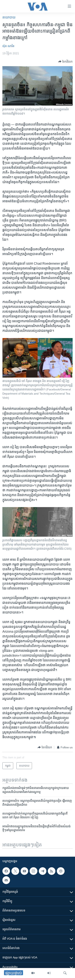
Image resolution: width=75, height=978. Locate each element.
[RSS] (51, 871)
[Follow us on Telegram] (42, 871)
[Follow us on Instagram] (33, 871)
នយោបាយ (8, 17)
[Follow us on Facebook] (6, 871)
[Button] (65, 61)
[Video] (33, 973)
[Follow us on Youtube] (24, 871)
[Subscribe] (6, 880)
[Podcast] (60, 871)
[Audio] (49, 973)
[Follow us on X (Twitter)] (15, 871)
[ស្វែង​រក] (65, 973)
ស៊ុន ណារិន (8, 46)
